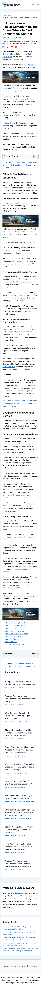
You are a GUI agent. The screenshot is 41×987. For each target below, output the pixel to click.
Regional (22, 688)
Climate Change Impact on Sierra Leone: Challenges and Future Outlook (19, 829)
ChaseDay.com (16, 893)
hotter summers (8, 251)
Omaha (8, 67)
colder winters (17, 261)
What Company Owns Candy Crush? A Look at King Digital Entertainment (17, 716)
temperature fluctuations (12, 88)
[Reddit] (16, 47)
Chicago (5, 235)
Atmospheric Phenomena (27, 801)
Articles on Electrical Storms (15, 626)
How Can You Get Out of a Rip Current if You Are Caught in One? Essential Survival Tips (20, 846)
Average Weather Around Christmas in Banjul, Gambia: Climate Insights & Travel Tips (18, 864)
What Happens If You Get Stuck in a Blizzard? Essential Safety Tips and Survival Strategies (20, 767)
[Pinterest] (12, 47)
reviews (29, 896)
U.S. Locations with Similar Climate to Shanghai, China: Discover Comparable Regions (19, 165)
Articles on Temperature (13, 636)
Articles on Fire (10, 628)
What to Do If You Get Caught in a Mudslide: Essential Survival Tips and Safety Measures (19, 812)
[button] (38, 4)
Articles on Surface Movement (16, 634)
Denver (21, 364)
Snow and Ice (24, 722)
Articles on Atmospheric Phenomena (18, 623)
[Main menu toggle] (33, 4)
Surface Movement (25, 818)
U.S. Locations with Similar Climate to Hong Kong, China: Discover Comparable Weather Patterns (19, 403)
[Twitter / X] (8, 47)
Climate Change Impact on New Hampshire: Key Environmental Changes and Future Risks (18, 733)
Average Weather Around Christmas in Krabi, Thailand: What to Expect (20, 699)
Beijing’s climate (8, 123)
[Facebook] (3, 47)
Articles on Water (11, 639)
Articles (7, 688)
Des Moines (31, 65)
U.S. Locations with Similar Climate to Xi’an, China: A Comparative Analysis (20, 666)
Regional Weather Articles (14, 644)
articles (21, 896)
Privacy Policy (32, 966)
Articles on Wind (10, 642)
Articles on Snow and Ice (14, 631)
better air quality (8, 367)
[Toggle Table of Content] (34, 156)
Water (22, 852)
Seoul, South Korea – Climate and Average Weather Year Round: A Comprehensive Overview (19, 750)
